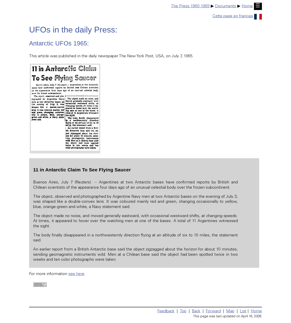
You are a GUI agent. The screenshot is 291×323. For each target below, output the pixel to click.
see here (76, 274)
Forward (213, 311)
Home (247, 6)
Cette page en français (233, 16)
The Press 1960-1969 (190, 6)
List (243, 311)
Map (230, 311)
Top (183, 311)
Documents (225, 6)
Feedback (165, 311)
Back (196, 311)
